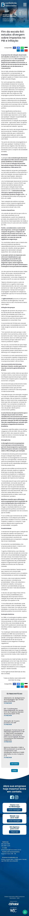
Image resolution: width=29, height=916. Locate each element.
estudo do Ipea (9, 213)
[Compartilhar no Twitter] (26, 47)
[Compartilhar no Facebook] (14, 48)
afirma (3, 187)
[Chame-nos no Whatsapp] (25, 912)
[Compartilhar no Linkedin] (18, 50)
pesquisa (5, 158)
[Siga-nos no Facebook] (12, 798)
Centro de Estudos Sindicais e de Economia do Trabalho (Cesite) (14, 130)
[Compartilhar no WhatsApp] (22, 48)
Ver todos (14, 764)
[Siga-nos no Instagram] (16, 798)
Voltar (14, 770)
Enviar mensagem (14, 810)
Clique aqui (14, 832)
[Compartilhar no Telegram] (22, 50)
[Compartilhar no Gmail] (26, 50)
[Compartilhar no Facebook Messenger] (18, 48)
